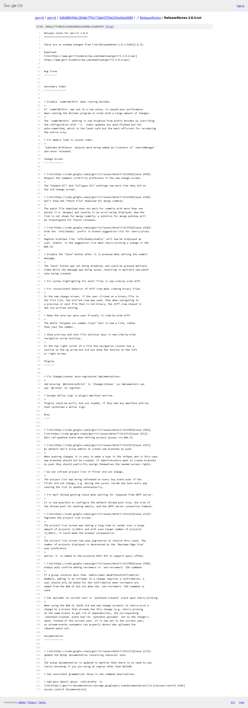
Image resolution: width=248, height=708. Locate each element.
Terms (42, 702)
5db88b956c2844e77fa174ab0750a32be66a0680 (96, 17)
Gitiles (21, 702)
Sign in (240, 5)
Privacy (32, 702)
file (109, 26)
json (241, 702)
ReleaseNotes (150, 17)
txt (233, 702)
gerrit (39, 17)
